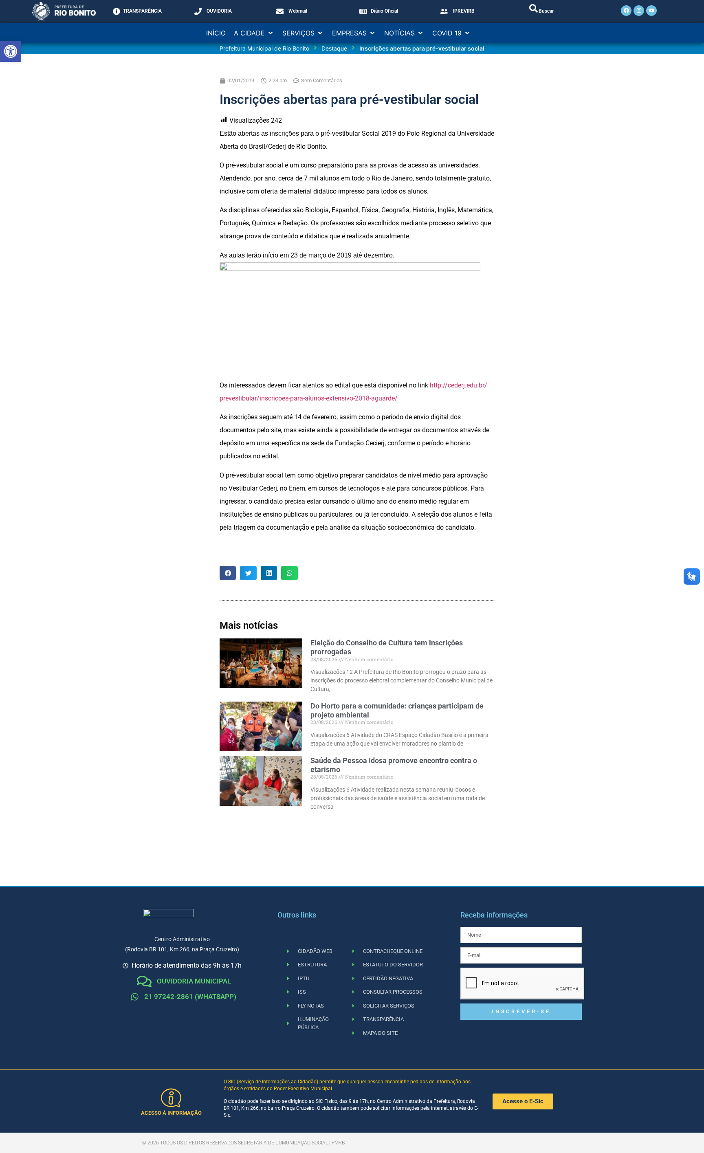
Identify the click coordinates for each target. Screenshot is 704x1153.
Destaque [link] (334, 48)
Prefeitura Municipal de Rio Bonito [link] (264, 48)
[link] (10, 51)
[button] (254, 33)
